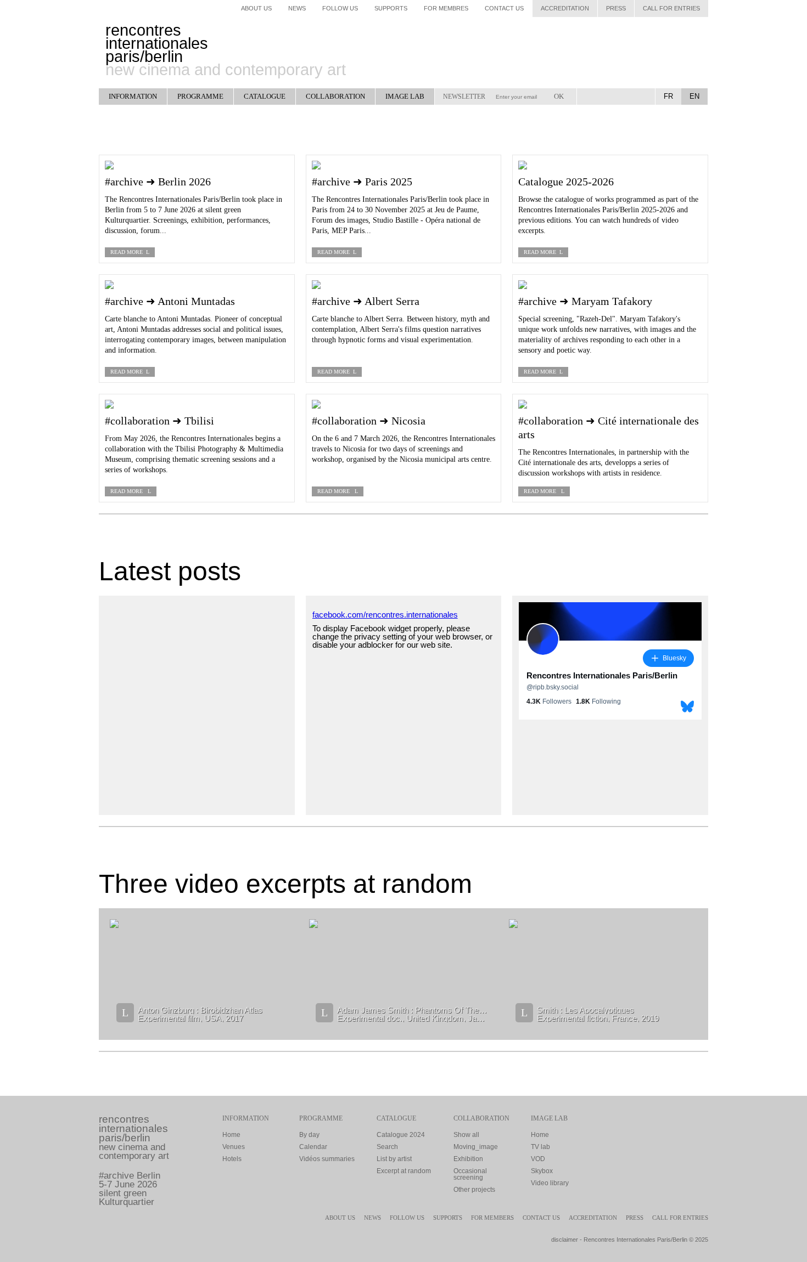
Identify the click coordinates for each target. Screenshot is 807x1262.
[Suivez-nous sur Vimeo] (639, 96)
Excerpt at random (404, 1171)
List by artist (394, 1159)
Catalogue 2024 (401, 1135)
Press (616, 8)
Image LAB (404, 96)
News (297, 8)
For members (492, 1217)
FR (668, 96)
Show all (466, 1135)
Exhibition (468, 1159)
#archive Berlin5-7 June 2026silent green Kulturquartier (129, 1188)
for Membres (446, 8)
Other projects (474, 1189)
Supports (390, 8)
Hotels (232, 1159)
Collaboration (335, 96)
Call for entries (671, 8)
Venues (233, 1147)
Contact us (504, 8)
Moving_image (475, 1147)
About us (340, 1217)
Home (231, 1135)
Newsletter (464, 96)
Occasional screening (470, 1174)
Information (133, 96)
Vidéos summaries (327, 1159)
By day (309, 1135)
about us (256, 8)
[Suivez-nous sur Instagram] (623, 96)
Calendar (313, 1147)
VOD (538, 1159)
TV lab (540, 1147)
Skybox (542, 1171)
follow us (340, 8)
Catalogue (264, 96)
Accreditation (565, 8)
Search (387, 1147)
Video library (550, 1183)
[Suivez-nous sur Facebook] (592, 96)
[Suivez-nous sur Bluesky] (608, 96)
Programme (200, 96)
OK (559, 96)
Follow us (407, 1217)
